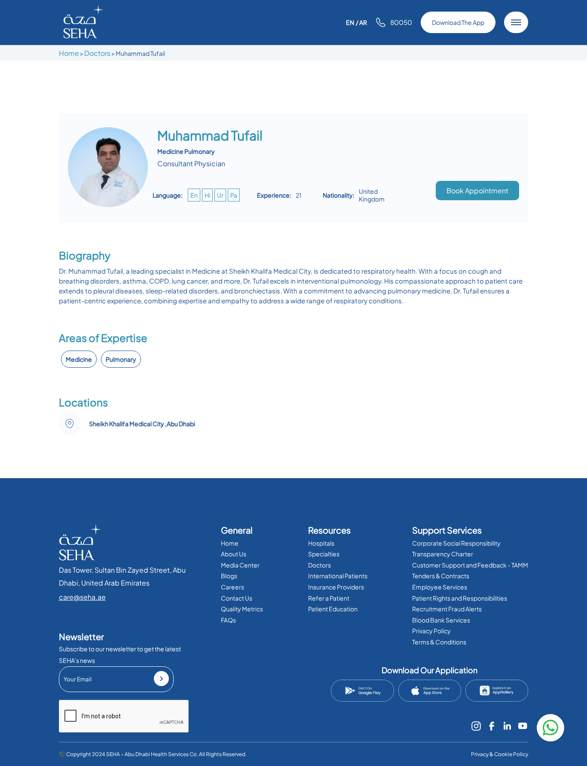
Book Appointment (477, 190)
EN (350, 22)
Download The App (458, 22)
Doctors (97, 53)
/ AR (361, 22)
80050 (401, 22)
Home (69, 53)
